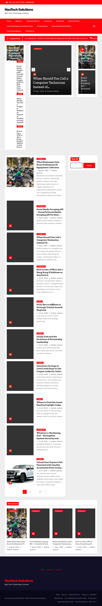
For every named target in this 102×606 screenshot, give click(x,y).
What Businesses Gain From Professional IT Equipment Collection (15, 52)
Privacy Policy (42, 26)
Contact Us (48, 21)
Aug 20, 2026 (44, 170)
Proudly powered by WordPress (15, 598)
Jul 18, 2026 (43, 441)
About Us (18, 21)
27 (40, 492)
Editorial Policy (73, 21)
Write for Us (30, 31)
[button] (68, 69)
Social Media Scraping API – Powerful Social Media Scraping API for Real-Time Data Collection (20, 79)
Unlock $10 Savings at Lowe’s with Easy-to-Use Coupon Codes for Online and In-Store (49, 370)
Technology (20, 62)
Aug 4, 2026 (43, 218)
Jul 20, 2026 (43, 374)
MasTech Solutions (19, 10)
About (43, 570)
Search (75, 159)
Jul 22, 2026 (43, 345)
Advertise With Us (33, 21)
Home (9, 21)
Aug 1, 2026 (43, 246)
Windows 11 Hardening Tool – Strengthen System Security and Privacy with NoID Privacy (49, 438)
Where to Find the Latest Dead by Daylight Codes (49, 403)
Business (40, 333)
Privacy (50, 570)
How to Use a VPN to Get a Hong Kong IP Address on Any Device (20, 139)
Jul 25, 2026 (40, 91)
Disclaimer (60, 21)
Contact (58, 570)
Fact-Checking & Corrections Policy (20, 26)
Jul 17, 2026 (43, 470)
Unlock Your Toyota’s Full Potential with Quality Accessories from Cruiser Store (50, 466)
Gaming (40, 301)
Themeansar (42, 598)
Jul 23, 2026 (43, 313)
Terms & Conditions (14, 31)
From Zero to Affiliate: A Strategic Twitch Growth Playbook (50, 307)
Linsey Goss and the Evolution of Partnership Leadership (49, 339)
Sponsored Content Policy (61, 26)
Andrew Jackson (53, 91)
